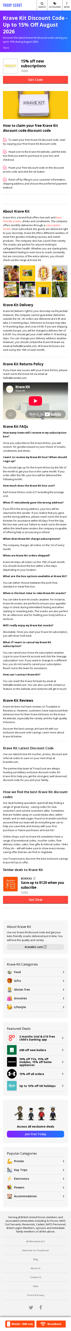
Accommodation (25, 1196)
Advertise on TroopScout (35, 1250)
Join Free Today (35, 1134)
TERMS (24, 70)
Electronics (21, 1179)
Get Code (35, 79)
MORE (67, 7)
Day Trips (20, 1170)
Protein (19, 1161)
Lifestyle (20, 1007)
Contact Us (35, 1277)
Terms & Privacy (35, 1295)
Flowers (19, 1187)
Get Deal (35, 899)
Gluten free (22, 989)
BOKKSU (26, 878)
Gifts (17, 981)
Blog (35, 1259)
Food (17, 972)
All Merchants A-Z (35, 1241)
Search (42, 7)
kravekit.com (34, 947)
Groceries (20, 998)
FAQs (35, 1286)
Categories (55, 7)
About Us (35, 1268)
